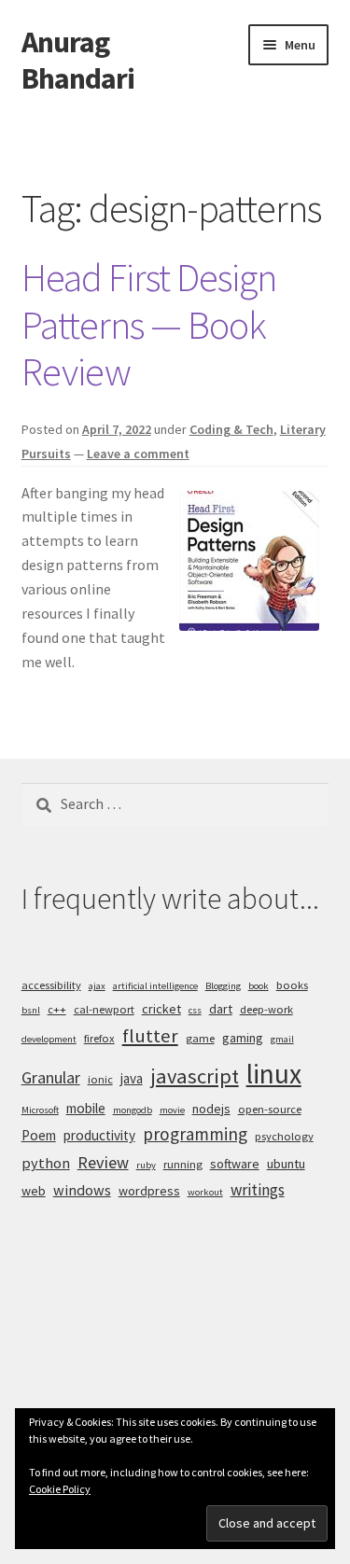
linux (273, 1073)
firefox (99, 1038)
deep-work (266, 1009)
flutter (150, 1036)
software (234, 1163)
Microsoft (40, 1110)
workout (205, 1192)
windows (82, 1189)
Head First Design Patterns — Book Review (148, 325)
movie (172, 1110)
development (49, 1039)
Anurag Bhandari (77, 60)
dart (220, 1008)
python (45, 1162)
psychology (284, 1136)
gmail (282, 1039)
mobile (85, 1108)
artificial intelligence (155, 986)
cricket (161, 1008)
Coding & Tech (231, 429)
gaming (242, 1037)
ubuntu (286, 1163)
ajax (97, 986)
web (33, 1190)
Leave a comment (138, 453)
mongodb (132, 1110)
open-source (269, 1109)
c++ (57, 1009)
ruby (146, 1165)
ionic (100, 1079)
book (258, 986)
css (195, 1010)
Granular (50, 1077)
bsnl (30, 1010)
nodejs (211, 1108)
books (292, 985)
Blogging (223, 986)
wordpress (149, 1190)
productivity (99, 1135)
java (131, 1078)
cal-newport (104, 1009)
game (200, 1038)
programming (195, 1134)
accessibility (51, 985)
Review (103, 1162)
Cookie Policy (60, 1489)
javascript (194, 1076)
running (183, 1164)
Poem (38, 1135)
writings (258, 1190)
